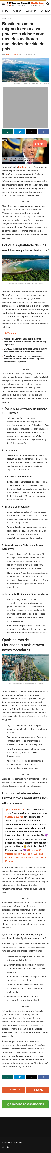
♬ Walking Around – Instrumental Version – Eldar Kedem (25, 858)
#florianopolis (12, 854)
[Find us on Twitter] (3, 1146)
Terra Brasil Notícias (15, 1142)
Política (17, 11)
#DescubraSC (34, 850)
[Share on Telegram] (19, 131)
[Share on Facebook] (43, 131)
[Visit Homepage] (25, 4)
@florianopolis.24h (15, 809)
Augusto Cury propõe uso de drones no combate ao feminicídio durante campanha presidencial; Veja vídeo (24, 359)
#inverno (25, 854)
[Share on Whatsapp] (7, 131)
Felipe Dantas (12, 55)
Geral (5, 11)
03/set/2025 (29, 55)
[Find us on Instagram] (8, 1146)
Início (4, 19)
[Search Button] (47, 4)
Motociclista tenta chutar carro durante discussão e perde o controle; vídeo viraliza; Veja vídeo (25, 342)
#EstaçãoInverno (14, 817)
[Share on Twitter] (31, 131)
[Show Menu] (3, 4)
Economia (31, 11)
